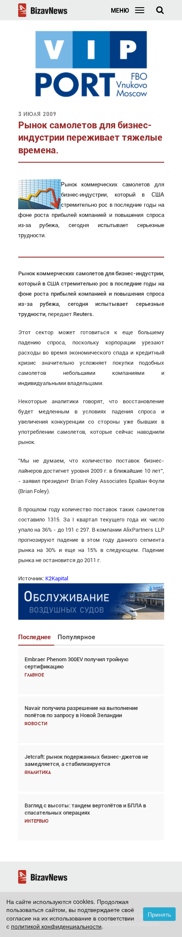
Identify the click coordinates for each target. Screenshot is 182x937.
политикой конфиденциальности (56, 926)
